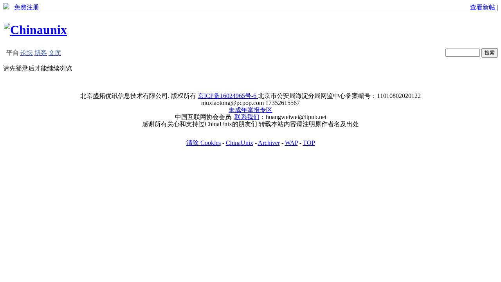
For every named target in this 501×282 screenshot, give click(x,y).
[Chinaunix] (35, 30)
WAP (291, 142)
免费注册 (26, 7)
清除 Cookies (203, 142)
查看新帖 (482, 7)
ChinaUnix (239, 142)
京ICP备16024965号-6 (228, 95)
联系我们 (247, 117)
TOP (309, 142)
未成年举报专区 (250, 110)
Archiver (269, 142)
